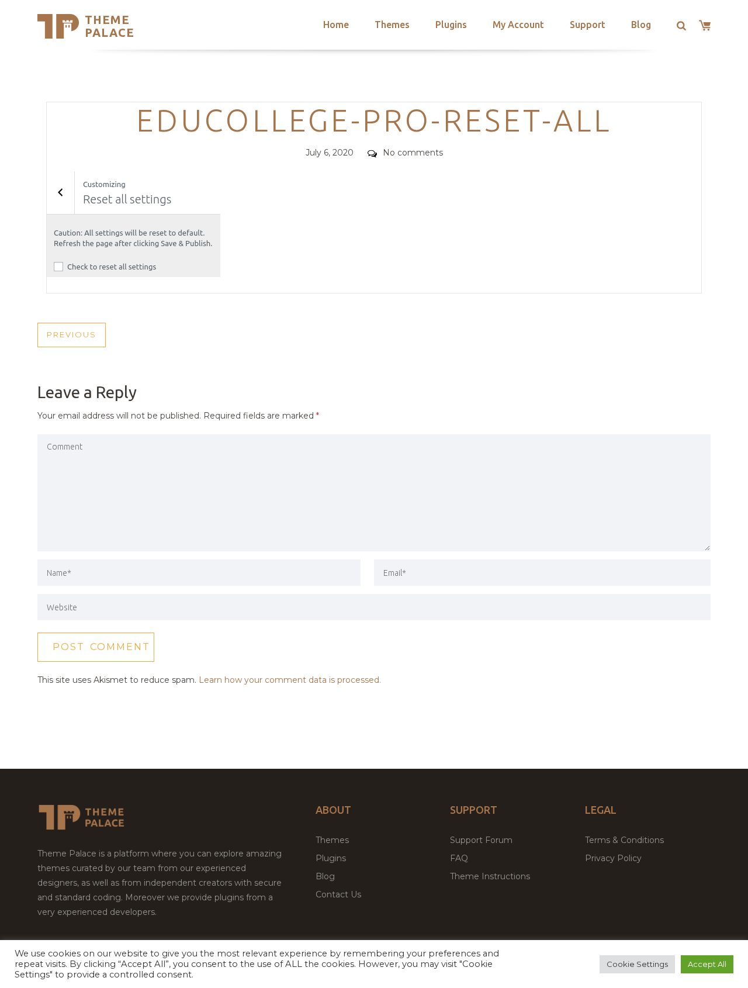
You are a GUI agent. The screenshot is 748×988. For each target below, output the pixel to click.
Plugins (451, 24)
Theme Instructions (490, 876)
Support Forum (481, 840)
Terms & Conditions (624, 840)
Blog (641, 24)
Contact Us (338, 894)
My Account (518, 24)
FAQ (459, 858)
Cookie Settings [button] (637, 964)
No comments (413, 152)
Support (587, 24)
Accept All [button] (707, 964)
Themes (392, 24)
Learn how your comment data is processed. (290, 680)
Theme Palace (109, 26)
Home (336, 24)
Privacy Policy (613, 858)
